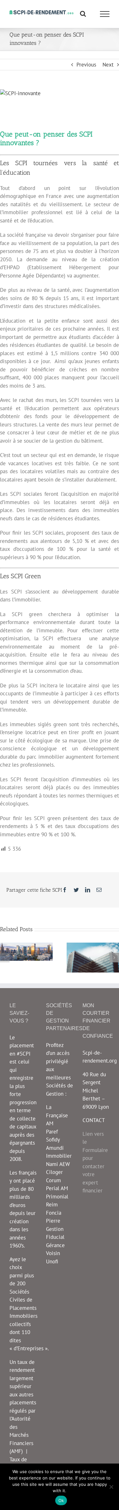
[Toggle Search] (83, 14)
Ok (61, 1500)
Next (108, 64)
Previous (86, 64)
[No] (111, 1487)
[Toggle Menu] (105, 14)
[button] (5, 957)
